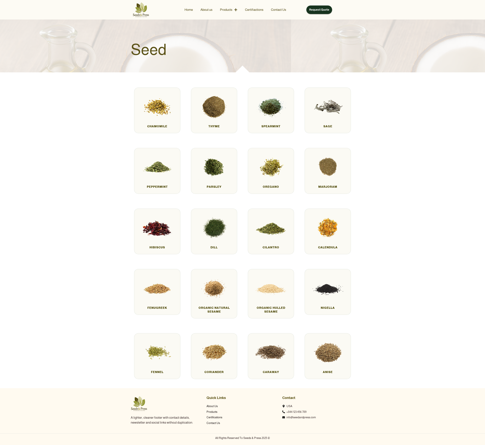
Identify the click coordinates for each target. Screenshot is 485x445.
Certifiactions (254, 10)
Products (226, 10)
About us (206, 10)
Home (189, 10)
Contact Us (278, 10)
